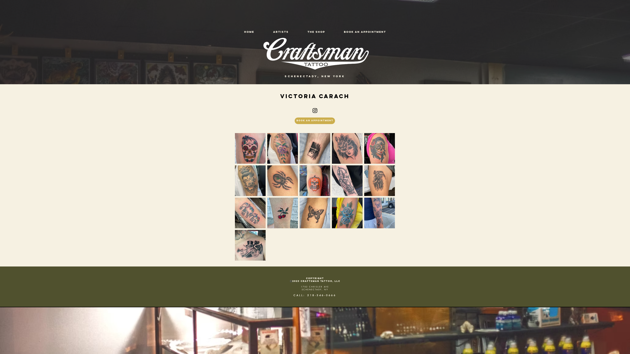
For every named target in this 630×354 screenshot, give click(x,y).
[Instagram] (315, 110)
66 (333, 295)
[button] (281, 32)
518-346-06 (319, 295)
